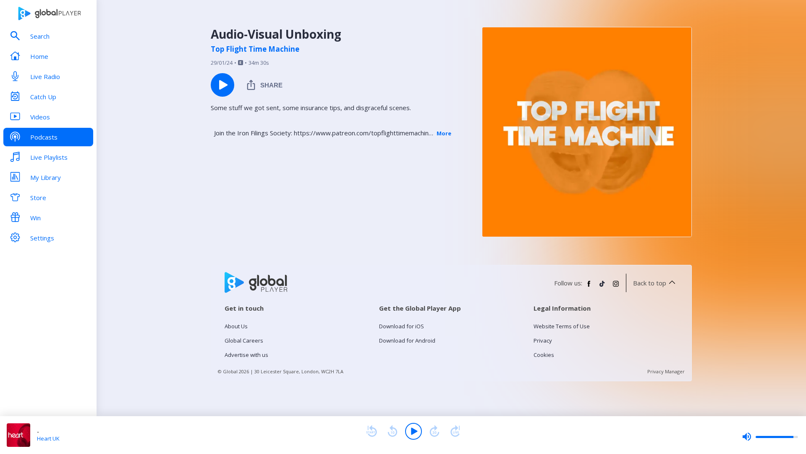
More (444, 133)
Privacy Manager (666, 371)
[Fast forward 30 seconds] (434, 431)
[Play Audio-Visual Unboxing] (222, 85)
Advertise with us (246, 355)
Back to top (649, 283)
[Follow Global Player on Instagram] (616, 287)
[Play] (413, 431)
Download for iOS (401, 326)
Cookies (544, 355)
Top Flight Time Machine (255, 49)
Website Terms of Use (562, 326)
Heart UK (48, 438)
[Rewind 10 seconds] (392, 431)
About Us (236, 326)
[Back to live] (455, 431)
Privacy (543, 340)
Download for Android (407, 340)
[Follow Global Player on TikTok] (602, 287)
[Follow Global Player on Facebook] (589, 287)
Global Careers (244, 340)
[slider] (770, 436)
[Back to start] (371, 431)
